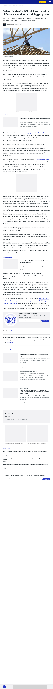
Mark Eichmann (11, 24)
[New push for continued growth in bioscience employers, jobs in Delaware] (10, 124)
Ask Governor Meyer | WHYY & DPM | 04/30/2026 (32, 373)
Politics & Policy (7, 5)
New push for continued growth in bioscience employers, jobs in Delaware (35, 119)
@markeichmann (10, 419)
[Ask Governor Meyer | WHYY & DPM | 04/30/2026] (10, 377)
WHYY (5, 2)
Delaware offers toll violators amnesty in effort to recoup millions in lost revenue (34, 261)
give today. (10, 342)
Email (14, 330)
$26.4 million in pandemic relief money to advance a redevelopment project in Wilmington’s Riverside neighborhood (26, 301)
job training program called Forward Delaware (35, 133)
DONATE (43, 2)
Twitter (11, 330)
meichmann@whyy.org (22, 419)
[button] (4, 686)
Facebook (9, 330)
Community (22, 116)
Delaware (15, 5)
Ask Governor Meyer (24, 371)
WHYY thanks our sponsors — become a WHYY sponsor (25, 111)
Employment (21, 5)
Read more (7, 416)
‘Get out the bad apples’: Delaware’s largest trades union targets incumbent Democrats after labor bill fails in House (34, 355)
